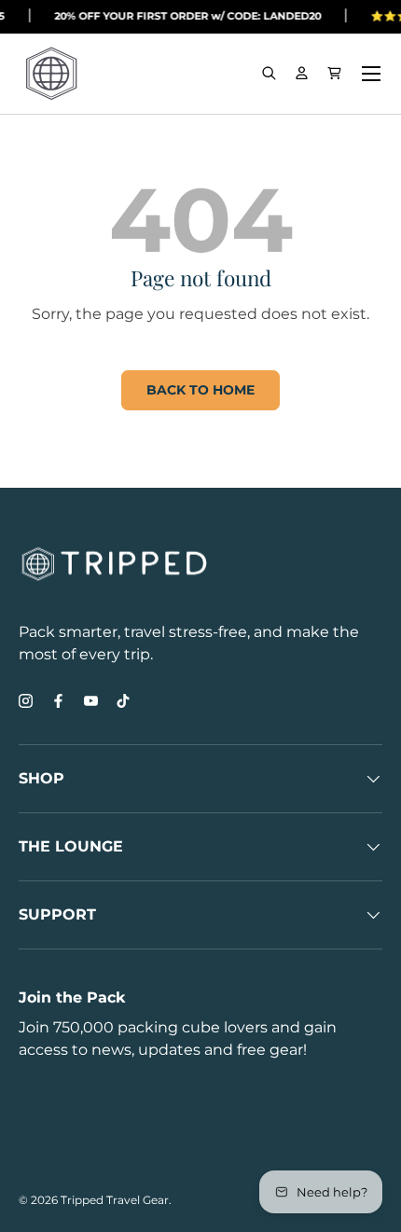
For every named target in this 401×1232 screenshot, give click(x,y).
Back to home (200, 389)
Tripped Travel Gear (115, 1200)
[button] (334, 73)
